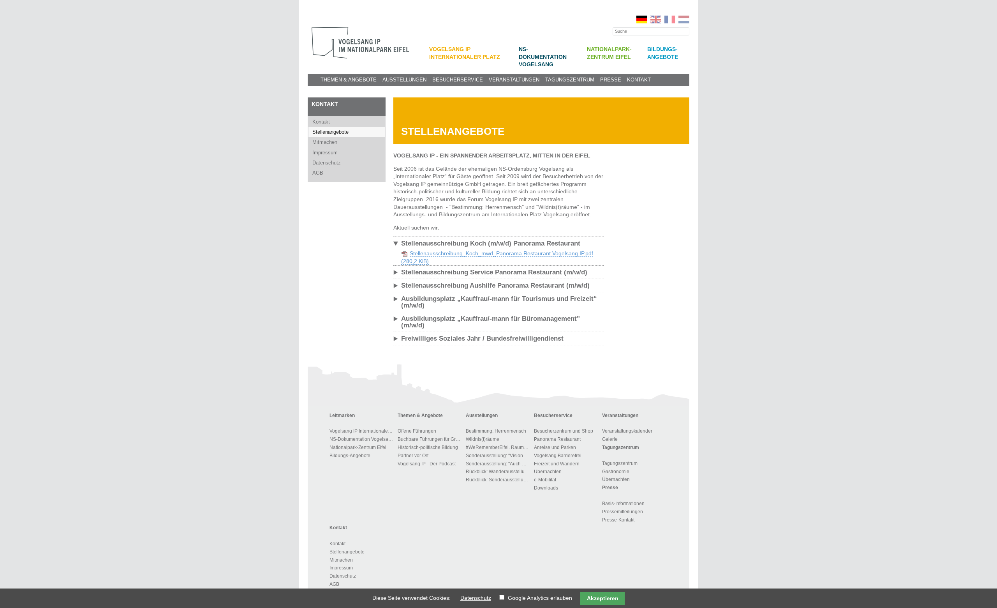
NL (683, 19)
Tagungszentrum (569, 80)
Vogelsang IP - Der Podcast (427, 464)
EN (655, 19)
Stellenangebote (330, 132)
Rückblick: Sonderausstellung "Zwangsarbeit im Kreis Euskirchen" (499, 480)
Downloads (546, 488)
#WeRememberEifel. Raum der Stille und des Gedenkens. (499, 447)
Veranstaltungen (514, 80)
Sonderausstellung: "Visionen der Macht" (499, 455)
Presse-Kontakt (618, 520)
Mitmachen (324, 142)
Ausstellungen (404, 80)
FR (669, 19)
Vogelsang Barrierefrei (557, 455)
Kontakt (639, 80)
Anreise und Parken (555, 447)
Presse (610, 80)
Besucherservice (457, 80)
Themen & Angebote (349, 80)
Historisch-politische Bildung (428, 447)
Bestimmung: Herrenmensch (496, 431)
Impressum (325, 153)
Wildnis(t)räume (482, 439)
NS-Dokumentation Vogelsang (543, 56)
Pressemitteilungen (622, 511)
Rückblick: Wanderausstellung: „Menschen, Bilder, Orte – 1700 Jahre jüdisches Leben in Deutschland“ (499, 471)
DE (641, 19)
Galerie (610, 439)
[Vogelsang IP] (360, 42)
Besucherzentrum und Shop (563, 431)
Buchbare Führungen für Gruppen (430, 439)
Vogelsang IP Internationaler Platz (362, 431)
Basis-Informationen (623, 503)
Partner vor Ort (413, 455)
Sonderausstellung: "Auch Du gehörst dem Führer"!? (499, 464)
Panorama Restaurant (557, 439)
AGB (317, 173)
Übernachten (548, 471)
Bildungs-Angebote (349, 455)
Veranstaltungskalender (627, 431)
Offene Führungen (417, 431)
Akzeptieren (602, 598)
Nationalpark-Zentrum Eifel (357, 447)
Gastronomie (615, 471)
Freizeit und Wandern (557, 464)
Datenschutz (326, 163)
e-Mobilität (545, 480)
